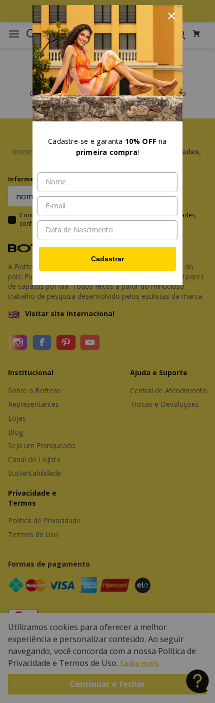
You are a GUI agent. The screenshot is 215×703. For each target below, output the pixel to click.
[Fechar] (171, 15)
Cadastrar (107, 259)
